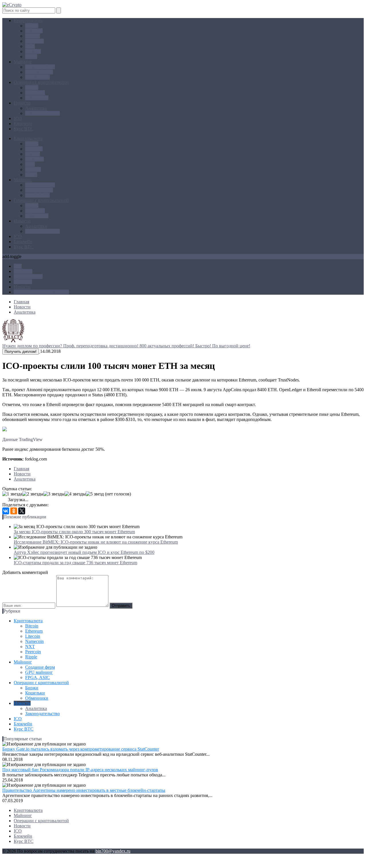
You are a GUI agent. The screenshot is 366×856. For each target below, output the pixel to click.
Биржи (31, 87)
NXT (30, 46)
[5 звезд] (95, 494)
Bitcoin (31, 25)
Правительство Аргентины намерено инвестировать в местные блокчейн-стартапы (83, 790)
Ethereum (34, 30)
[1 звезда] (12, 494)
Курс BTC (23, 128)
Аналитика (36, 108)
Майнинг (23, 61)
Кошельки (35, 92)
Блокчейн (23, 123)
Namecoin (34, 41)
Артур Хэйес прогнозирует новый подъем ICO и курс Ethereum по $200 (84, 552)
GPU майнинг (39, 72)
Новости (22, 103)
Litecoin (32, 36)
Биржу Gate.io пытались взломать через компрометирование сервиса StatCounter (80, 749)
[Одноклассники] (13, 510)
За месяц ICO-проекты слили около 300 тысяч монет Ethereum (74, 531)
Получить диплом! (21, 351)
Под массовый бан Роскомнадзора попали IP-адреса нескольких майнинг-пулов (80, 769)
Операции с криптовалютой (41, 82)
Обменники (36, 97)
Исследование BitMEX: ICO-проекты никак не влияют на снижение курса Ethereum (96, 542)
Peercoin (33, 51)
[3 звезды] (54, 494)
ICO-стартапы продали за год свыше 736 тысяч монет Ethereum (75, 562)
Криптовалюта (28, 20)
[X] (21, 510)
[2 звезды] (32, 494)
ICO (18, 118)
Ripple (31, 56)
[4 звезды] (75, 494)
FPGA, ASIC (37, 77)
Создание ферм (40, 66)
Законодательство (42, 113)
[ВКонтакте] (5, 510)
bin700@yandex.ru (113, 851)
